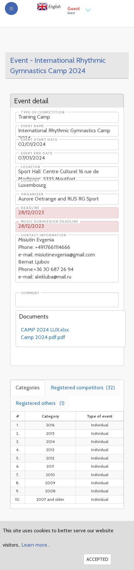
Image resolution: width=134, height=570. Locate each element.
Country (30, 180)
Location (30, 167)
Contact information (43, 235)
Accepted (97, 559)
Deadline (30, 208)
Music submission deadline (49, 221)
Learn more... (35, 545)
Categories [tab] (28, 387)
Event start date (39, 139)
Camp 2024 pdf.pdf (43, 337)
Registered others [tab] (40, 403)
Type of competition (43, 112)
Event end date (37, 153)
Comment (30, 293)
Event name (32, 126)
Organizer (32, 194)
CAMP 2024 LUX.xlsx (45, 330)
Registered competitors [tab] (83, 387)
